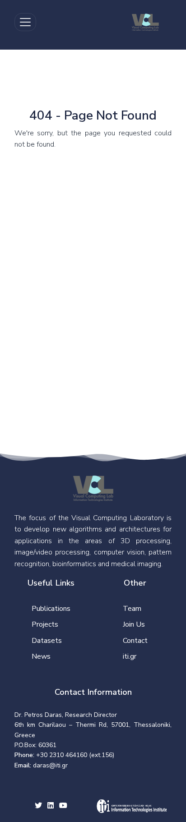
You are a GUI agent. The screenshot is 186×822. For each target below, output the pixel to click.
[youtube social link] (63, 806)
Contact (135, 641)
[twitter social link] (38, 806)
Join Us (134, 624)
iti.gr (129, 656)
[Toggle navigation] (25, 22)
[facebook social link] (50, 806)
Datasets (47, 641)
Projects (45, 624)
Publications (51, 609)
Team (132, 609)
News (41, 656)
